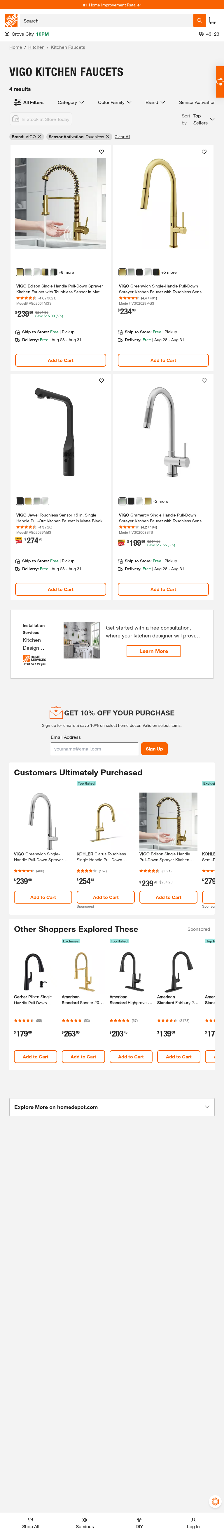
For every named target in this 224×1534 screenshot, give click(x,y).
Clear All (122, 136)
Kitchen (36, 47)
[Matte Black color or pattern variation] (139, 272)
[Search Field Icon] (199, 20)
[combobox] (106, 20)
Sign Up (154, 748)
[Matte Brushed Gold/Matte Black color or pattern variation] (45, 272)
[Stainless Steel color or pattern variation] (28, 272)
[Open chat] (220, 82)
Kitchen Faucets (68, 47)
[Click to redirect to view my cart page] (212, 20)
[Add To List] (101, 152)
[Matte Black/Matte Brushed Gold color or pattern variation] (156, 272)
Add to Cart (61, 360)
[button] (198, 119)
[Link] (60, 258)
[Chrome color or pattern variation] (36, 272)
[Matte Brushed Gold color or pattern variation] (19, 272)
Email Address (66, 737)
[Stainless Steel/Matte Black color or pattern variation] (53, 272)
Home (15, 47)
